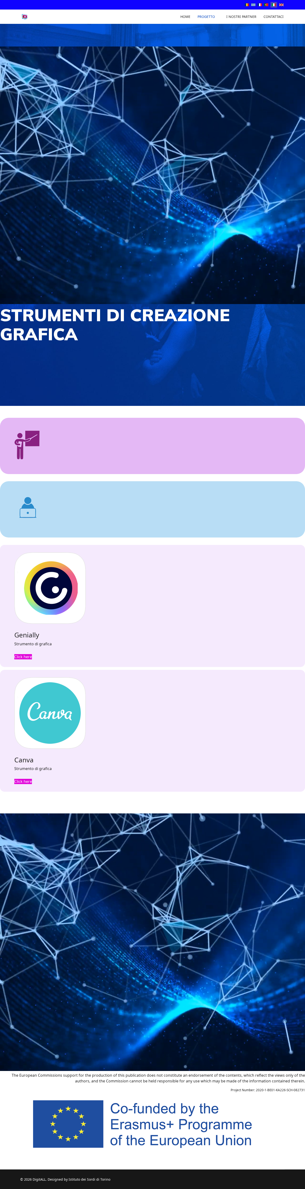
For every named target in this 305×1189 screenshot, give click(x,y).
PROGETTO (206, 16)
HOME (185, 16)
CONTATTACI (274, 16)
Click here (23, 656)
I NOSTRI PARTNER (241, 16)
